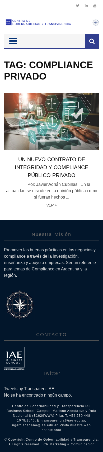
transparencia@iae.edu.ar (63, 420)
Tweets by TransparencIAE (29, 389)
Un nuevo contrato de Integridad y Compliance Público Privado (51, 167)
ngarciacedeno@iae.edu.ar (35, 425)
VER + (51, 205)
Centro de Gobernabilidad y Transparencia (62, 439)
